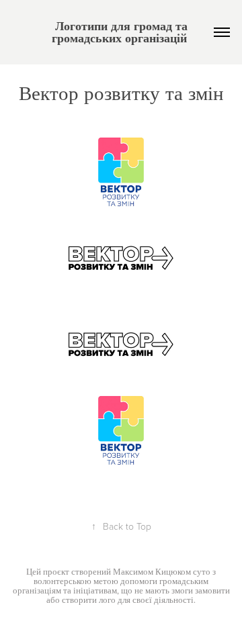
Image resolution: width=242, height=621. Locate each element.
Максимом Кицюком (152, 571)
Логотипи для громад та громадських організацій (121, 31)
